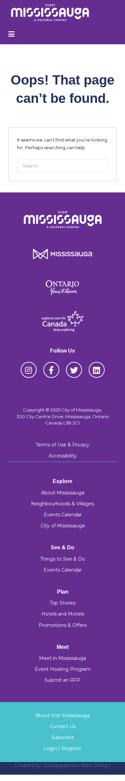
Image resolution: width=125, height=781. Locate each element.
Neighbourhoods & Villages (62, 504)
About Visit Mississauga (62, 715)
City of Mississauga (63, 526)
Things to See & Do (62, 559)
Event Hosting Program (63, 669)
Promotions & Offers (63, 625)
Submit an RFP (62, 680)
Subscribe (62, 737)
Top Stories (62, 603)
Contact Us (63, 726)
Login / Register (62, 748)
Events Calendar (63, 515)
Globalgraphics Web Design (77, 765)
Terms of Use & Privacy (62, 445)
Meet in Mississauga (62, 658)
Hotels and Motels (62, 614)
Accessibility (63, 456)
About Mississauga (62, 493)
